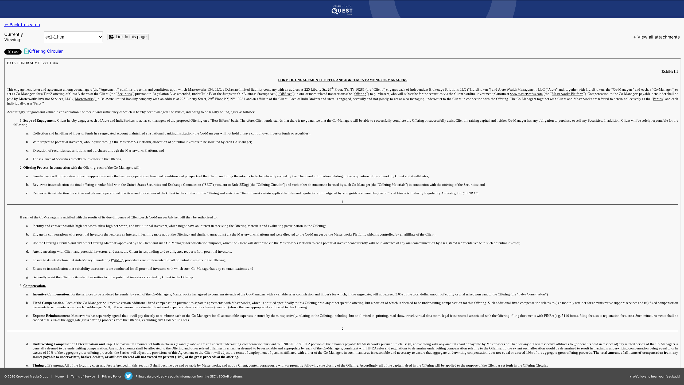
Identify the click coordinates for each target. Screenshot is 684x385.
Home (59, 376)
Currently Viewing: (13, 37)
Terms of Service (83, 376)
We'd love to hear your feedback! (656, 376)
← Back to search (22, 24)
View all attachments (659, 37)
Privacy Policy (112, 376)
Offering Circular (46, 51)
